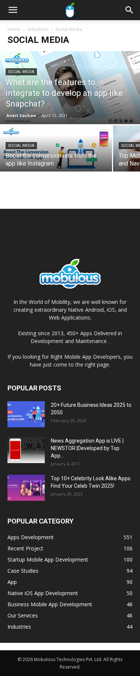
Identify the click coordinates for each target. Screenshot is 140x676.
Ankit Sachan (21, 115)
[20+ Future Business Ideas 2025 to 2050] (26, 414)
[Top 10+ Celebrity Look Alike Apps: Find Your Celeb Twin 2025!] (26, 488)
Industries (38, 29)
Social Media (21, 72)
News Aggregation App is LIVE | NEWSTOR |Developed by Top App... (87, 448)
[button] (13, 10)
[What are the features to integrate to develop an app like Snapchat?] (70, 87)
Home (14, 29)
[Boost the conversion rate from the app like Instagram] (56, 152)
